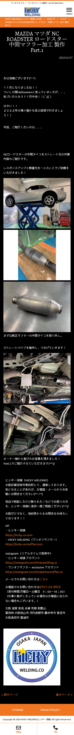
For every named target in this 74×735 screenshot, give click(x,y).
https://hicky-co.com (18, 535)
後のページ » (64, 694)
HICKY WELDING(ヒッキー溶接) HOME (23, 19)
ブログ (63, 19)
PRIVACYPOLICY (50, 709)
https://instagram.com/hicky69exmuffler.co (34, 572)
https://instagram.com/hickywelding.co (31, 562)
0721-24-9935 (50, 587)
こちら (43, 579)
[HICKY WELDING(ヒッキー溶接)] (32, 11)
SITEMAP (17, 709)
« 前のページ (10, 694)
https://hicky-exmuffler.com (24, 544)
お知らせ (51, 19)
